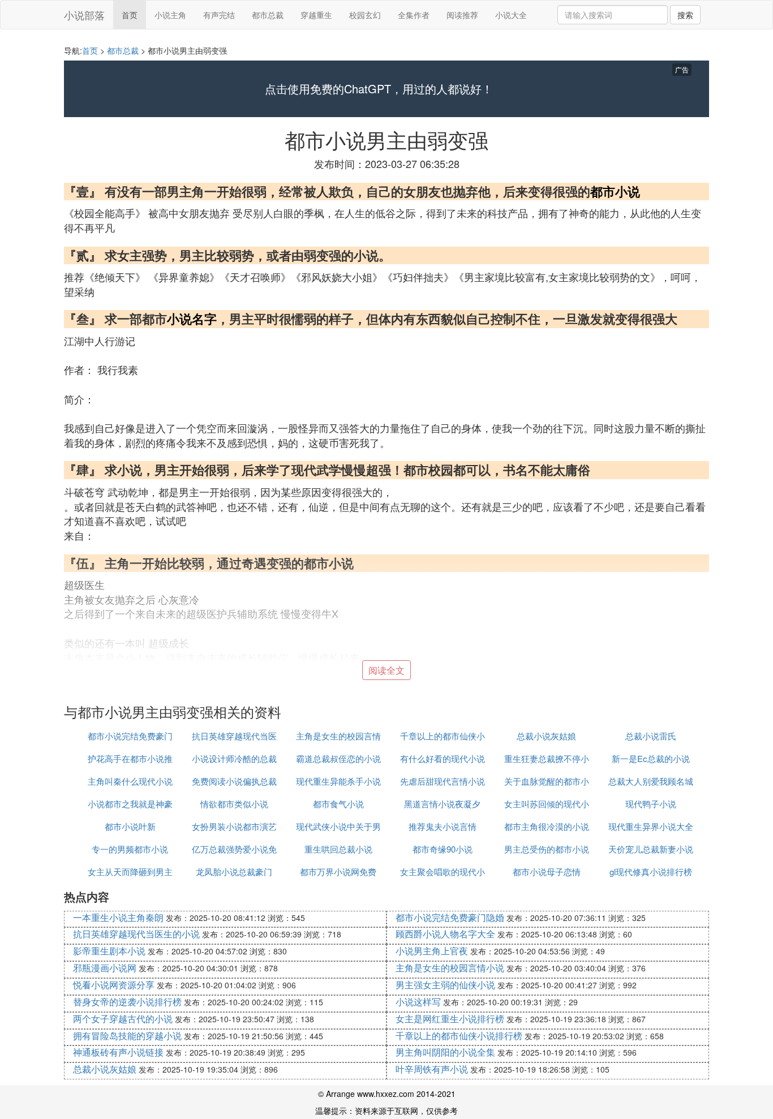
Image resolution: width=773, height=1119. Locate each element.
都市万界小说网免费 (338, 871)
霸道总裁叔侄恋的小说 (338, 758)
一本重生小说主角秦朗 (118, 917)
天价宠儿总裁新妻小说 (650, 849)
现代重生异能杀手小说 (338, 781)
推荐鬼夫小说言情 (442, 826)
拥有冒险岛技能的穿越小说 (127, 1035)
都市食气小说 (338, 804)
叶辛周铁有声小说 (432, 1068)
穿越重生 (316, 14)
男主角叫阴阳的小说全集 (445, 1051)
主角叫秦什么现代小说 (130, 781)
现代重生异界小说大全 (650, 826)
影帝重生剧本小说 (109, 950)
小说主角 (170, 14)
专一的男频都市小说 (130, 849)
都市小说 (615, 191)
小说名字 (192, 318)
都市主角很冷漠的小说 (546, 826)
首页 (130, 14)
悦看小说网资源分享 (113, 984)
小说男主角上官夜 (432, 950)
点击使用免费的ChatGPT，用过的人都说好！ (379, 89)
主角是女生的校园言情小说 (450, 967)
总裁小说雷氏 (650, 736)
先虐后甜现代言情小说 (442, 781)
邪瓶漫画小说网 (104, 967)
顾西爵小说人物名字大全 (445, 933)
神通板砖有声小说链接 (118, 1051)
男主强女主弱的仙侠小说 (445, 984)
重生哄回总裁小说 (338, 849)
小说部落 (84, 14)
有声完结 (219, 14)
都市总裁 (268, 14)
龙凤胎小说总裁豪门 (234, 871)
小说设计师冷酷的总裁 (234, 758)
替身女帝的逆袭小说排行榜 (127, 1001)
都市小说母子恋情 (547, 871)
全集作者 (414, 14)
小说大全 (511, 14)
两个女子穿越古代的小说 (123, 1018)
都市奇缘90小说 (443, 849)
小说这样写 (418, 1001)
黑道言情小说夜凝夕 (442, 804)
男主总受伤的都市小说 (546, 849)
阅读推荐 (462, 14)
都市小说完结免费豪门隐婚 (450, 917)
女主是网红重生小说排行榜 (450, 1018)
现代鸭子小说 (650, 804)
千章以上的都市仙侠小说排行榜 (459, 1035)
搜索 (685, 14)
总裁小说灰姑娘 (546, 736)
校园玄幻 (365, 14)
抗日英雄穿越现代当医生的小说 (136, 933)
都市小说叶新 (130, 826)
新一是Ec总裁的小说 (651, 758)
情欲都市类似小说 (234, 804)
